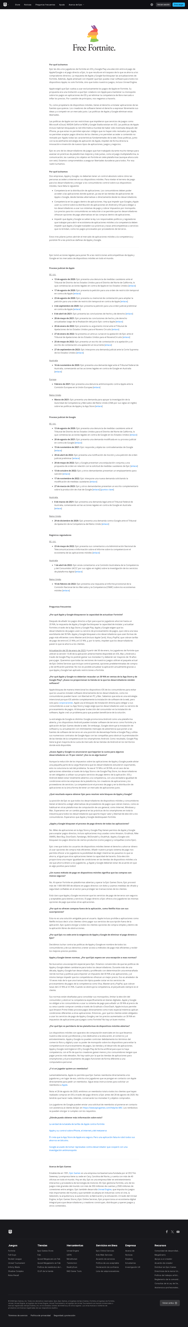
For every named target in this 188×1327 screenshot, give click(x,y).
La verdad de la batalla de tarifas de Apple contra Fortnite (76, 1124)
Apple (64, 1084)
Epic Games (75, 1173)
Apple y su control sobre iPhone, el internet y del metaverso (78, 1130)
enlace (132, 285)
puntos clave (107, 489)
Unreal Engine (105, 1189)
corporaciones (66, 702)
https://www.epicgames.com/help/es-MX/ (102, 1107)
